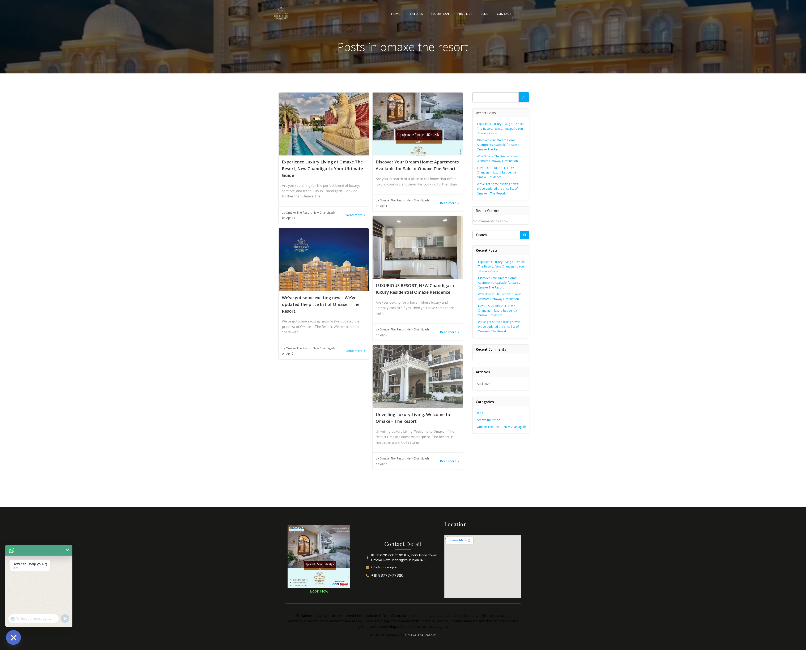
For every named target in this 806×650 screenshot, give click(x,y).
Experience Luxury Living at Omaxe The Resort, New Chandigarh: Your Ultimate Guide (500, 128)
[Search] (524, 97)
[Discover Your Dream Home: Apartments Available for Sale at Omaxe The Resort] (418, 124)
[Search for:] (496, 235)
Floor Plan (440, 14)
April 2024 (483, 384)
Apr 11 (290, 218)
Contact (504, 14)
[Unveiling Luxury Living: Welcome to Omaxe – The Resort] (418, 376)
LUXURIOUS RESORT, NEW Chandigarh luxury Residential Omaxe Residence (497, 172)
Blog (484, 14)
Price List (464, 14)
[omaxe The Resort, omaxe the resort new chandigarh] (319, 556)
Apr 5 (289, 353)
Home (395, 14)
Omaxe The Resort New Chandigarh (310, 212)
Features (415, 14)
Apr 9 (383, 335)
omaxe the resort (489, 420)
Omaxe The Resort (420, 635)
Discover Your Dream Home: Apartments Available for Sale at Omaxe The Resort (499, 144)
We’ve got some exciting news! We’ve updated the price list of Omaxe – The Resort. (498, 188)
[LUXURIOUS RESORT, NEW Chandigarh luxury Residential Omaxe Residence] (418, 247)
